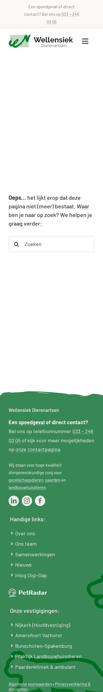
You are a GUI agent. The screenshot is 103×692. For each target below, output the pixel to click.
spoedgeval (32, 422)
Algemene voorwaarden (30, 684)
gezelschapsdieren (26, 479)
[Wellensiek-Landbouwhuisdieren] (41, 37)
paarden (52, 479)
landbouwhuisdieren (27, 487)
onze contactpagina (37, 449)
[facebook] (40, 501)
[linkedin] (14, 501)
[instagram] (27, 501)
